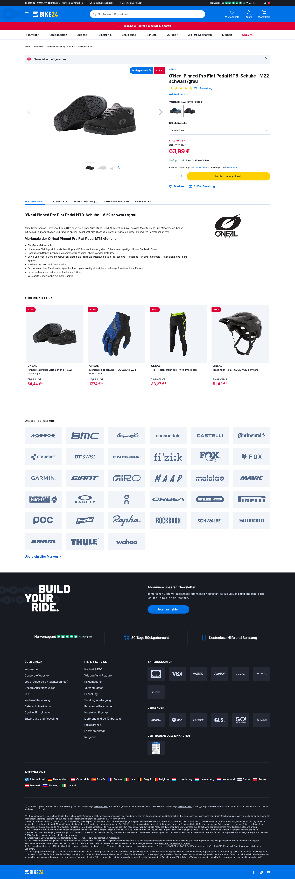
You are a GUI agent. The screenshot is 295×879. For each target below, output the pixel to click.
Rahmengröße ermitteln (99, 706)
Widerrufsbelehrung (37, 700)
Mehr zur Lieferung (67, 835)
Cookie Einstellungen (38, 712)
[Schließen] (266, 58)
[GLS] (219, 720)
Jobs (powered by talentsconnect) (46, 681)
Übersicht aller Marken (41, 556)
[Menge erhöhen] (181, 176)
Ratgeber (90, 737)
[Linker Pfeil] (29, 333)
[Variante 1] (175, 111)
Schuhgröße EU (178, 122)
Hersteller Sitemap (96, 712)
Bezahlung (91, 694)
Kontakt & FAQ (93, 669)
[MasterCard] (156, 674)
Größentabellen (116, 201)
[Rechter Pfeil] (80, 333)
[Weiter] (161, 112)
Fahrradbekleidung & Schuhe (61, 46)
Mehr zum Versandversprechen (174, 843)
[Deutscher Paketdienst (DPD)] (177, 720)
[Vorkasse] (156, 692)
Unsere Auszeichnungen (40, 687)
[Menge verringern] (172, 176)
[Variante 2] (190, 111)
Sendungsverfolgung (97, 700)
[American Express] (198, 674)
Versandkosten (93, 687)
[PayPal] (219, 674)
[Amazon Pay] (261, 674)
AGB (27, 694)
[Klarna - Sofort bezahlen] (240, 674)
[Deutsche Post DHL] (156, 720)
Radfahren (38, 46)
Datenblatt (59, 201)
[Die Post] (198, 720)
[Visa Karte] (177, 674)
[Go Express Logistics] (240, 720)
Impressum (32, 669)
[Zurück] (29, 112)
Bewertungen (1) (86, 201)
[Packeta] (261, 720)
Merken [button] (179, 186)
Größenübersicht (179, 94)
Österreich (232, 167)
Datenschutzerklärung (39, 706)
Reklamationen (93, 681)
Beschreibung (35, 201)
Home (27, 46)
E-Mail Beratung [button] (204, 186)
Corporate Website (37, 675)
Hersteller (143, 201)
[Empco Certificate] (156, 748)
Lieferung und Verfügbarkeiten (103, 718)
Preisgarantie (92, 724)
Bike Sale (130, 26)
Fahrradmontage (95, 731)
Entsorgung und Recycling (41, 718)
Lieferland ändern (116, 818)
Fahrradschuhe (85, 46)
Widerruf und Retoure (98, 675)
